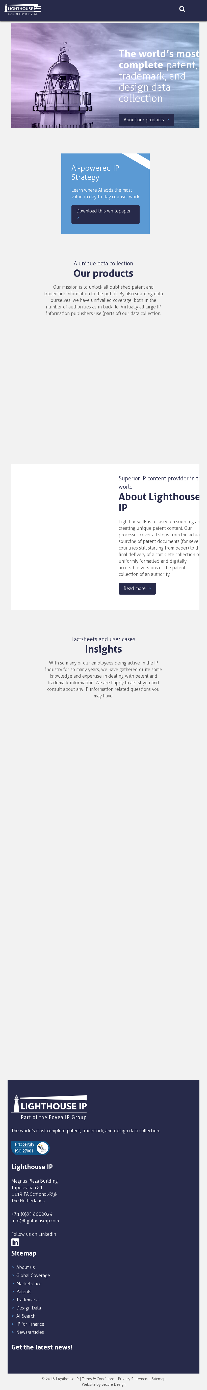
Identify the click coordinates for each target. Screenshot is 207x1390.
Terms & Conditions (98, 1379)
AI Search (25, 1316)
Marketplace (28, 1283)
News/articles (30, 1332)
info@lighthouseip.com (35, 1221)
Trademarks (28, 1300)
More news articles (101, 1048)
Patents (23, 1292)
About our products (144, 120)
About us (25, 1267)
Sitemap (159, 1379)
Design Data (28, 1308)
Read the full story (48, 821)
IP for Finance (30, 1324)
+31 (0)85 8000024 (32, 1214)
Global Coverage (33, 1275)
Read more (135, 588)
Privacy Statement (133, 1379)
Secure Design (113, 1384)
